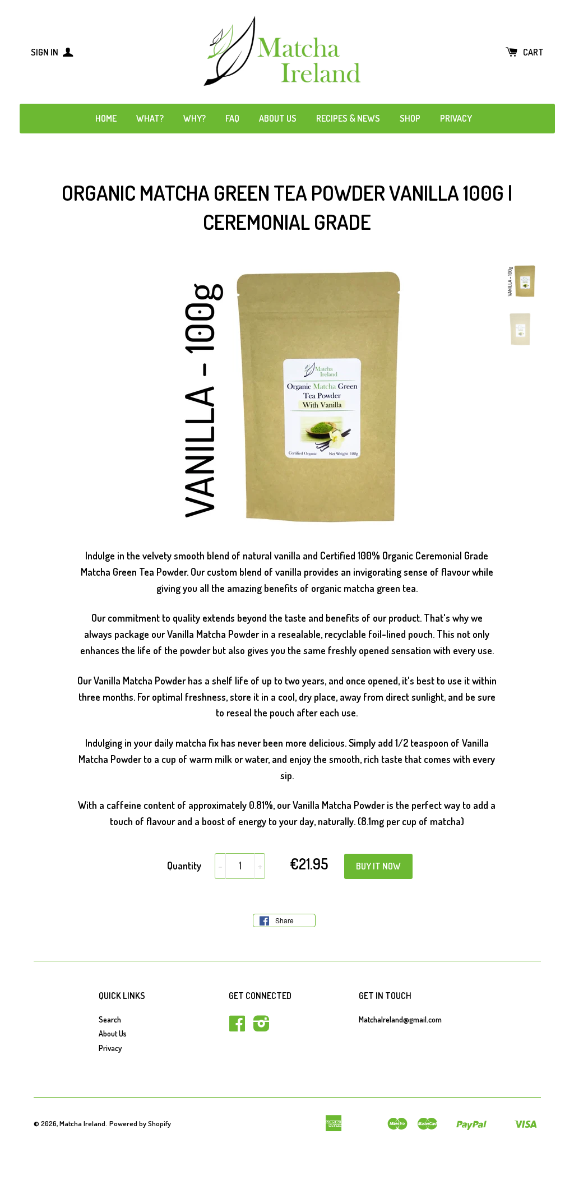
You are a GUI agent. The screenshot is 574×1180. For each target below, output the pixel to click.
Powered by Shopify (140, 1123)
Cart (533, 52)
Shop (410, 118)
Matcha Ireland (82, 1123)
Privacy (456, 118)
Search (110, 1019)
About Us (278, 118)
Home (106, 118)
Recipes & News (348, 118)
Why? (194, 118)
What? (150, 118)
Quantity (184, 865)
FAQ (232, 118)
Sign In (45, 52)
